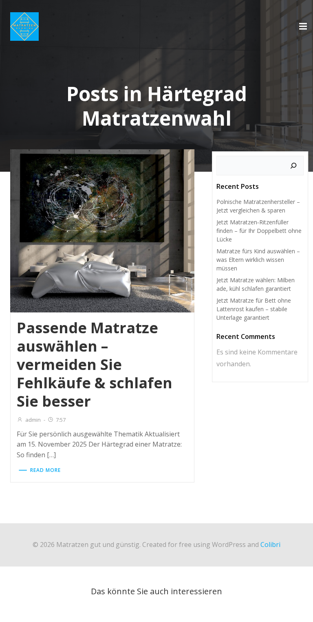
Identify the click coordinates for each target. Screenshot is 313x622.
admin (33, 419)
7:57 (61, 419)
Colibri (270, 544)
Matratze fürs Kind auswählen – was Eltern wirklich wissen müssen (258, 259)
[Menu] (302, 26)
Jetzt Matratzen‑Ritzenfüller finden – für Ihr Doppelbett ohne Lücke (259, 230)
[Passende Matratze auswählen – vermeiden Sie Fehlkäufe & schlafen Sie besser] (102, 230)
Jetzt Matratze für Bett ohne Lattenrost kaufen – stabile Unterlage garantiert (253, 309)
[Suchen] (293, 165)
